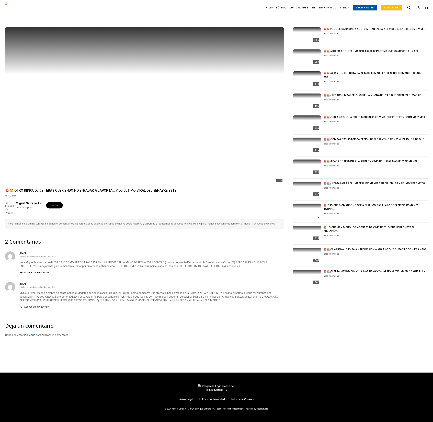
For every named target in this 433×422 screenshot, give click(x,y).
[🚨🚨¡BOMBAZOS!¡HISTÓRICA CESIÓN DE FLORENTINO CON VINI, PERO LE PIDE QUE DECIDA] (307, 146)
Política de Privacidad (212, 399)
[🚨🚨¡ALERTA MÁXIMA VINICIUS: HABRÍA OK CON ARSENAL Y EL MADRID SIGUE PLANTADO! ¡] (307, 278)
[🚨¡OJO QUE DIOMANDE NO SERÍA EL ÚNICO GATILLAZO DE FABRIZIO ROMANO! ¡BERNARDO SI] (307, 212)
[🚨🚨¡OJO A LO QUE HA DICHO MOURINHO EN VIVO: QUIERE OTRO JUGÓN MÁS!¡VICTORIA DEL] (307, 123)
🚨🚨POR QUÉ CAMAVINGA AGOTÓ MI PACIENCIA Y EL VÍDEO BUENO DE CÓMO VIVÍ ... (375, 29)
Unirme (54, 205)
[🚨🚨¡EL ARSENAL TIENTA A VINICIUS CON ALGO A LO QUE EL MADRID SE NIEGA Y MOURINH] (307, 256)
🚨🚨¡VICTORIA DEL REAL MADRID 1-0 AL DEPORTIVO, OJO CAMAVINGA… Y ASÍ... (372, 51)
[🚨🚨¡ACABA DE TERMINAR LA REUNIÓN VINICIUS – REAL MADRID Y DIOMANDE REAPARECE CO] (307, 168)
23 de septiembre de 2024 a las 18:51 (37, 287)
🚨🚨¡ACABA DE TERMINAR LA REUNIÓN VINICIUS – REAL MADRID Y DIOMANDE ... (372, 161)
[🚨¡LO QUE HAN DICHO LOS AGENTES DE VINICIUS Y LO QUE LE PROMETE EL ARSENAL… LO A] (307, 234)
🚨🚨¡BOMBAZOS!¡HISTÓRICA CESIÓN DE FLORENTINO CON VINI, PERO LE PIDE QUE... (375, 139)
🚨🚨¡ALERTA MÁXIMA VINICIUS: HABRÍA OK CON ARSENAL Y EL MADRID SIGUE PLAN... (375, 271)
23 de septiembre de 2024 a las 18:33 (37, 256)
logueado (29, 335)
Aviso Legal (186, 399)
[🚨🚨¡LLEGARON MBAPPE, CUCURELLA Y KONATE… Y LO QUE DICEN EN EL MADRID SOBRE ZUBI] (307, 102)
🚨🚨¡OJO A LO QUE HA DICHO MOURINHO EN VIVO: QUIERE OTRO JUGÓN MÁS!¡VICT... (375, 117)
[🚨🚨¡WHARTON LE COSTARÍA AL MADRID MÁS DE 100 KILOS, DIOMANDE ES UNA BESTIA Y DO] (307, 79)
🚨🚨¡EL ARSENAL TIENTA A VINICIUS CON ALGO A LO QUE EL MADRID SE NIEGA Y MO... (376, 249)
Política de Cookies (242, 399)
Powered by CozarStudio (257, 409)
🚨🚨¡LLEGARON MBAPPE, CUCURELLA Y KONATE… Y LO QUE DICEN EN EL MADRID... (373, 95)
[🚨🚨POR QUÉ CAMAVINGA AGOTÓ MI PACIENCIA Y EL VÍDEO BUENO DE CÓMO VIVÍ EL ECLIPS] (307, 35)
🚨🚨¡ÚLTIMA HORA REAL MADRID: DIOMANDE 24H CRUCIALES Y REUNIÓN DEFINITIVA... (376, 183)
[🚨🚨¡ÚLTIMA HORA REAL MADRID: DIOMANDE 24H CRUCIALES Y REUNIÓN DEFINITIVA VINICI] (307, 190)
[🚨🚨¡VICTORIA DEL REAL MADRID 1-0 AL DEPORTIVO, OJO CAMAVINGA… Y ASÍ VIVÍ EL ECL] (307, 57)
